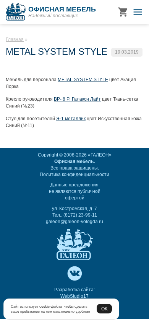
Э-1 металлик (71, 118)
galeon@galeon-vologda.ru (74, 221)
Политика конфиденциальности (74, 174)
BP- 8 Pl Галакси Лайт (77, 99)
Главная (15, 39)
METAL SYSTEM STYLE (83, 79)
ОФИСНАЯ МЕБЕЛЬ (62, 9)
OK (104, 308)
